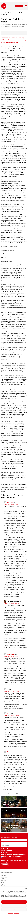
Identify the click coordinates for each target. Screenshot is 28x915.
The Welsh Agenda (9, 12)
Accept (14, 902)
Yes (7, 852)
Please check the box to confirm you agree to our (13, 861)
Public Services (4, 885)
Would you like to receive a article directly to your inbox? (13, 849)
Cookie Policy (10, 913)
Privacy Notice (16, 913)
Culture (16, 12)
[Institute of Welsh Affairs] (3, 6)
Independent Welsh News (11, 26)
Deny (14, 906)
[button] (26, 888)
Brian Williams (11, 654)
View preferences (14, 910)
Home (2, 12)
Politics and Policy (22, 24)
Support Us (19, 6)
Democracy (3, 884)
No (3, 852)
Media (2, 28)
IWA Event (21, 26)
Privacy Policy (6, 862)
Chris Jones (10, 502)
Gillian (8, 713)
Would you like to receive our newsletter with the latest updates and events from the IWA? (13, 855)
